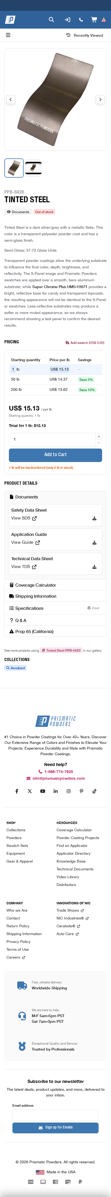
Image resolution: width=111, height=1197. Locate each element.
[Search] (51, 20)
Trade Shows (68, 911)
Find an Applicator (72, 846)
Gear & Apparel (19, 861)
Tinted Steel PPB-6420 (63, 650)
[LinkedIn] (55, 791)
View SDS (20, 518)
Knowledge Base (71, 861)
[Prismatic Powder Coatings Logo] (10, 20)
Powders (14, 838)
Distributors (66, 885)
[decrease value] (99, 442)
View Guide (22, 542)
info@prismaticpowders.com (59, 778)
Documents (20, 211)
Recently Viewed (88, 35)
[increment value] (99, 436)
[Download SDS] (94, 518)
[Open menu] (8, 35)
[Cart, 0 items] (99, 19)
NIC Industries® (70, 918)
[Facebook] (16, 791)
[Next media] (100, 99)
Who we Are (16, 911)
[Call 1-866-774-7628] (81, 20)
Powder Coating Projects (78, 838)
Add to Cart (55, 455)
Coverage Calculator (74, 830)
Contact (13, 918)
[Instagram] (68, 791)
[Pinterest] (81, 791)
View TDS (20, 567)
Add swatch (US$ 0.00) (87, 342)
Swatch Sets (17, 846)
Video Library (68, 877)
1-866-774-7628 (58, 772)
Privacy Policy (18, 942)
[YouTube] (42, 791)
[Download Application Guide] (94, 542)
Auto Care (65, 934)
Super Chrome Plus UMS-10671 (60, 286)
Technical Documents (75, 869)
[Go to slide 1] (14, 168)
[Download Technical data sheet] (94, 567)
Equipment (15, 854)
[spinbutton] (55, 439)
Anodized (18, 668)
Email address (22, 1105)
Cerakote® (66, 926)
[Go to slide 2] (33, 168)
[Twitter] (29, 791)
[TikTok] (94, 791)
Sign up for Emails (59, 1128)
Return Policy (17, 926)
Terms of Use (17, 950)
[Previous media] (10, 99)
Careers (13, 957)
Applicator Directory (74, 854)
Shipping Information (24, 934)
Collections (15, 830)
